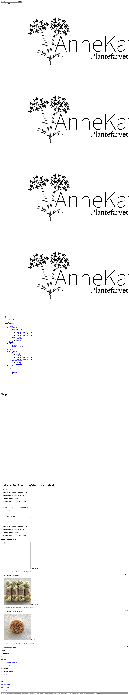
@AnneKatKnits (5, 674)
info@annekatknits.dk (11, 662)
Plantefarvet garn (23, 517)
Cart (6, 323)
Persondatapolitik (5, 690)
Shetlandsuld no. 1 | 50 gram (25, 572)
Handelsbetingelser (6, 684)
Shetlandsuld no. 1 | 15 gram (42, 517)
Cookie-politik (5, 687)
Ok (98, 693)
